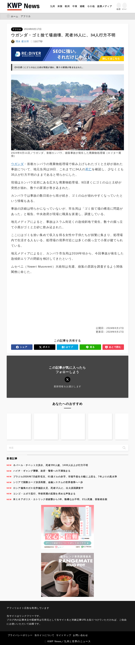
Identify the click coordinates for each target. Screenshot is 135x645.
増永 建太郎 (22, 41)
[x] (67, 379)
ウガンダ (17, 164)
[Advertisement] (39, 300)
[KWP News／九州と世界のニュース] (23, 6)
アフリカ (16, 29)
